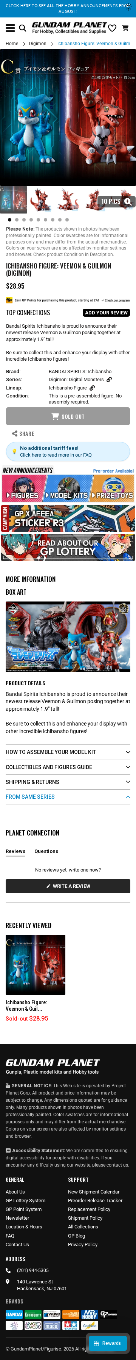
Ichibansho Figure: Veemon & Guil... (26, 1005)
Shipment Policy (85, 1218)
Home (12, 43)
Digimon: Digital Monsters (76, 379)
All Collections (83, 1227)
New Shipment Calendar (93, 1192)
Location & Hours (24, 1227)
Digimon (37, 43)
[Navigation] (10, 28)
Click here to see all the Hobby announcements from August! (68, 8)
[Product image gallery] (68, 117)
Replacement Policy (89, 1209)
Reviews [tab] (15, 852)
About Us (15, 1192)
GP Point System (24, 1209)
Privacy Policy (82, 1244)
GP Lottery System (25, 1200)
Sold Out (73, 416)
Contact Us (17, 1244)
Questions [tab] (46, 852)
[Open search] (22, 28)
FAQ (10, 1236)
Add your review (106, 313)
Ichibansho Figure (68, 388)
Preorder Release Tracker (95, 1200)
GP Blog (76, 1236)
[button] (126, 28)
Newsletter (17, 1218)
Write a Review (73, 888)
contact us (117, 1165)
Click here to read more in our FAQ (56, 455)
